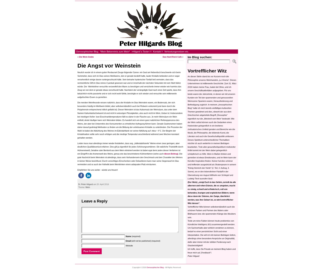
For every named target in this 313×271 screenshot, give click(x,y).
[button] (81, 175)
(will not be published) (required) (143, 241)
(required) (133, 236)
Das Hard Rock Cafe (172, 57)
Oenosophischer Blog (155, 267)
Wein (87, 187)
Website (129, 246)
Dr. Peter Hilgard (85, 184)
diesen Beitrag (171, 154)
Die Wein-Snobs (86, 57)
